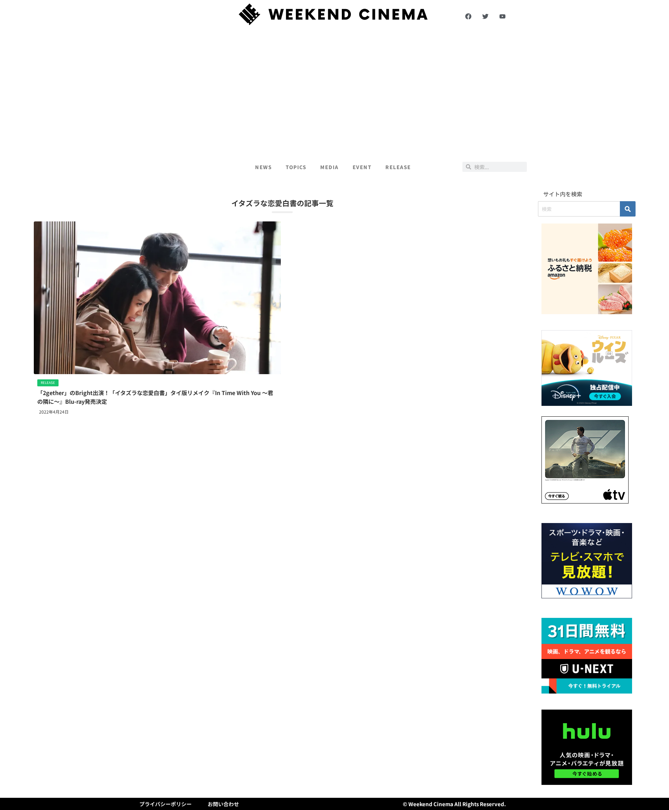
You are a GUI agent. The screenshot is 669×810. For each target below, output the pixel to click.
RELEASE (398, 167)
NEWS (263, 167)
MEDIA (329, 167)
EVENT (362, 167)
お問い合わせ (223, 804)
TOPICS (296, 167)
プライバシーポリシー (165, 804)
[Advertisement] (334, 91)
